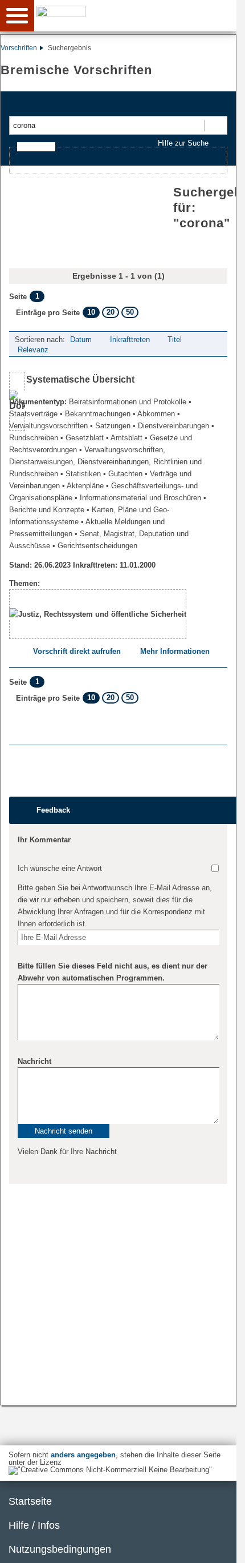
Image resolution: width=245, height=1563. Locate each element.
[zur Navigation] (17, 15)
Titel (175, 339)
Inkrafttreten (130, 339)
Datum (81, 339)
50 (130, 312)
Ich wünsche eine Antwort (60, 868)
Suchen (215, 125)
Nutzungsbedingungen (60, 1549)
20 (111, 312)
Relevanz (33, 349)
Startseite (30, 1501)
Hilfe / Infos (34, 1525)
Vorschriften (19, 48)
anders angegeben (83, 1455)
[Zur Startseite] (137, 15)
